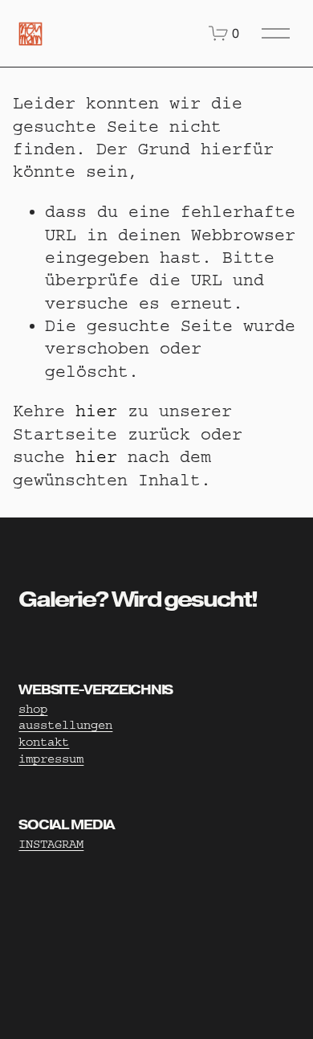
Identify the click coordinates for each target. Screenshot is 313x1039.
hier (96, 411)
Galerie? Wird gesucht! (138, 599)
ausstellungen (65, 725)
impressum (50, 759)
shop (32, 709)
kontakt (43, 742)
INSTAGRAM (50, 844)
